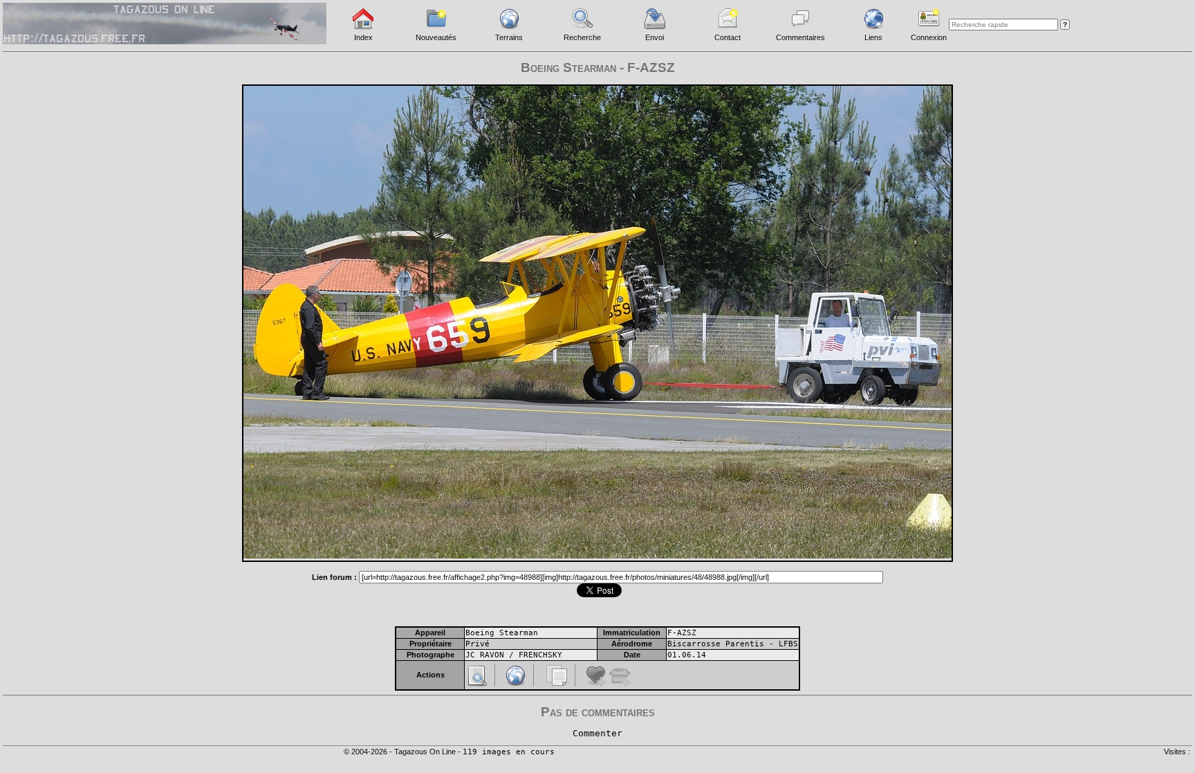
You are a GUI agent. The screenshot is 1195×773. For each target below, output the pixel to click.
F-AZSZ (681, 632)
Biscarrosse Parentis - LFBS (732, 643)
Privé (477, 643)
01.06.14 (686, 655)
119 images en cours (509, 751)
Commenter (597, 733)
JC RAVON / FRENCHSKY (513, 655)
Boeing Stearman (501, 632)
